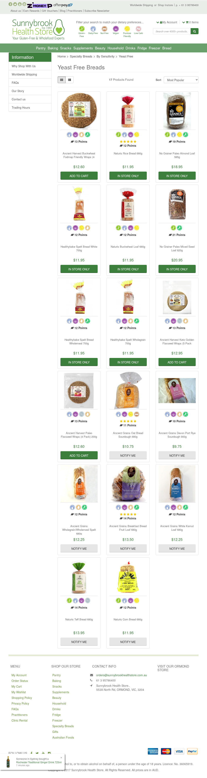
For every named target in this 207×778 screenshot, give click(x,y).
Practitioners (75, 10)
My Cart (17, 686)
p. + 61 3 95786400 (187, 5)
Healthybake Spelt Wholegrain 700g (128, 341)
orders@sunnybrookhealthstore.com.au (121, 675)
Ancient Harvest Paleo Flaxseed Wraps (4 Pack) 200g (79, 434)
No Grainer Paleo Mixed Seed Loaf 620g (177, 248)
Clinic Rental (19, 720)
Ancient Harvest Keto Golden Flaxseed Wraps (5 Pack (177, 341)
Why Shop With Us (24, 66)
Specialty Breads (63, 726)
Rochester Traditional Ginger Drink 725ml (39, 762)
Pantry (41, 47)
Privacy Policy (20, 703)
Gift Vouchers (50, 10)
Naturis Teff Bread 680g (79, 619)
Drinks (130, 47)
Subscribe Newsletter (96, 10)
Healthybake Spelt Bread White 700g (79, 248)
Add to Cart (79, 176)
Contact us (18, 99)
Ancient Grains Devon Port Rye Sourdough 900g (177, 434)
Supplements (83, 47)
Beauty (100, 47)
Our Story (18, 91)
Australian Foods (63, 737)
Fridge (142, 47)
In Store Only (128, 176)
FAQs (15, 83)
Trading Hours (21, 107)
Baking (53, 47)
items (194, 22)
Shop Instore (165, 5)
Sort (158, 80)
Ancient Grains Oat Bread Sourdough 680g (128, 434)
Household (116, 47)
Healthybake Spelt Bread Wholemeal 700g (79, 341)
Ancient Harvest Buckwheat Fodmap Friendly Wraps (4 (79, 155)
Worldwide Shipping (141, 5)
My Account (19, 675)
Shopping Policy (22, 698)
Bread (166, 47)
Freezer (154, 47)
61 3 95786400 (106, 680)
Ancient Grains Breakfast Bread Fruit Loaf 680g (128, 528)
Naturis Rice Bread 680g (128, 153)
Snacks (65, 47)
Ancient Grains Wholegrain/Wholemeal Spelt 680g (79, 529)
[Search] (195, 31)
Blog (62, 10)
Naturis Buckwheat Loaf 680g (128, 246)
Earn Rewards (31, 10)
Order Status (20, 681)
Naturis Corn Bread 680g (128, 619)
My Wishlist (19, 692)
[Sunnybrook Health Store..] (38, 29)
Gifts (55, 732)
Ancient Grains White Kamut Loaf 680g (177, 528)
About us (16, 10)
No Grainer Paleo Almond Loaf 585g (177, 155)
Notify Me (128, 455)
